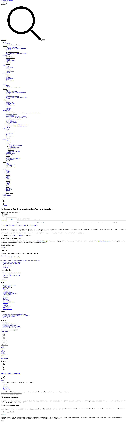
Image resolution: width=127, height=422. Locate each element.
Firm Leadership (9, 154)
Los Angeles (8, 179)
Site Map (5, 384)
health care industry (43, 241)
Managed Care (6, 288)
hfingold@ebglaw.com (8, 292)
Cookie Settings (4, 40)
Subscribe (5, 205)
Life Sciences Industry (10, 60)
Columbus (8, 176)
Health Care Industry (10, 58)
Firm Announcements (10, 78)
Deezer (9, 260)
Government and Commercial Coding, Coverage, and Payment (16, 315)
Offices (7, 79)
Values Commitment (10, 159)
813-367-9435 (6, 299)
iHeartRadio (19, 260)
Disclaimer (5, 385)
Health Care (8, 49)
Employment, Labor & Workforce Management (16, 48)
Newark (7, 184)
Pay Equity (8, 123)
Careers (7, 76)
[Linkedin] (4, 198)
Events (7, 66)
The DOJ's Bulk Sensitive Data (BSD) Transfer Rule (17, 117)
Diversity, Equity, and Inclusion (12, 144)
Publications (8, 70)
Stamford (8, 190)
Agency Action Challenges (11, 114)
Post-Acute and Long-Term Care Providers (12, 327)
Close (2, 420)
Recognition (11, 150)
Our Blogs (8, 68)
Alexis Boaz (5, 303)
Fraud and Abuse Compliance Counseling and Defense (14, 314)
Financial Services (9, 56)
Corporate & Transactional (11, 47)
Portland (7, 187)
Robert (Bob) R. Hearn (8, 294)
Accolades (8, 141)
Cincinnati (8, 175)
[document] (63, 408)
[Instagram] (4, 202)
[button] (4, 334)
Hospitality (8, 59)
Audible (5, 260)
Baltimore (8, 171)
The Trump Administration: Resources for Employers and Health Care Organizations (23, 113)
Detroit (7, 177)
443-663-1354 (6, 291)
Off (6, 414)
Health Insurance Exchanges (9, 316)
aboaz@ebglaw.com (7, 309)
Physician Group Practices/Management (11, 326)
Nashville (8, 182)
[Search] (24, 40)
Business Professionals (10, 166)
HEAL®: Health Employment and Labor (14, 118)
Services (5, 46)
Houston (7, 178)
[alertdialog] (63, 408)
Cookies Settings (4, 394)
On (3, 414)
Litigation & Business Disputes (12, 52)
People (4, 42)
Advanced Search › (5, 331)
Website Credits (6, 389)
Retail (7, 61)
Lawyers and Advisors (10, 164)
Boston (7, 172)
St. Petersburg (9, 189)
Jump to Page (3, 0)
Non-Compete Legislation (11, 122)
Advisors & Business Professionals (13, 44)
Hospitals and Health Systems (9, 325)
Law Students (9, 165)
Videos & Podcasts (10, 71)
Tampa (7, 191)
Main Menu (9, 0)
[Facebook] (3, 201)
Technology (8, 62)
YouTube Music (37, 260)
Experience (8, 77)
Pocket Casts (30, 260)
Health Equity (9, 120)
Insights (4, 65)
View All (8, 54)
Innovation (8, 156)
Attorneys (8, 43)
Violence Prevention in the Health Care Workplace (16, 126)
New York (8, 183)
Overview (8, 74)
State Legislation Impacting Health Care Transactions (17, 124)
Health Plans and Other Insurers (9, 324)
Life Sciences (8, 50)
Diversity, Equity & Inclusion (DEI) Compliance (16, 116)
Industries (5, 55)
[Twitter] (3, 204)
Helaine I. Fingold (7, 286)
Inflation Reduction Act (11, 121)
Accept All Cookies (17, 394)
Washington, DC (9, 193)
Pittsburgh (8, 185)
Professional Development (13, 148)
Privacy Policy (6, 387)
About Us (5, 73)
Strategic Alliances (10, 80)
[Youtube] (3, 199)
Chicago (7, 173)
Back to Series (4, 279)
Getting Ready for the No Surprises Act (11, 263)
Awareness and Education (13, 147)
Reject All (11, 394)
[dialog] (63, 393)
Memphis (8, 181)
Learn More (5, 267)
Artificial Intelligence (10, 115)
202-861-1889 (6, 307)
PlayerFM (25, 260)
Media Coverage (9, 67)
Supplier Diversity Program (14, 151)
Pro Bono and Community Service (13, 158)
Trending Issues (6, 110)
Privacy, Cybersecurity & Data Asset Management (16, 53)
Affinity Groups (11, 146)
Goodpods (14, 260)
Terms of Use (6, 388)
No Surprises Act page (17, 235)
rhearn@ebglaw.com (7, 300)
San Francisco (9, 188)
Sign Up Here (3, 247)
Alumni (4, 194)
